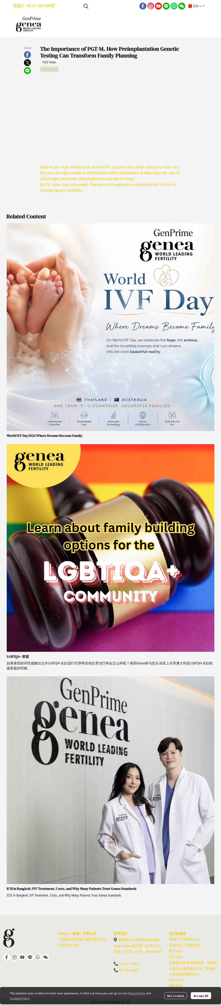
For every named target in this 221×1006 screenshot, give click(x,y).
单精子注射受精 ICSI (184, 939)
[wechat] (181, 6)
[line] (166, 6)
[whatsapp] (173, 6)
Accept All (201, 996)
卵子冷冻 (176, 951)
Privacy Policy (136, 993)
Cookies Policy (20, 998)
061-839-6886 (128, 970)
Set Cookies (175, 996)
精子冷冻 (176, 957)
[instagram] (150, 6)
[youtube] (158, 6)
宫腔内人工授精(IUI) (184, 945)
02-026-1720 (128, 963)
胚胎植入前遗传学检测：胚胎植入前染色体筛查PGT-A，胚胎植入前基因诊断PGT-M (193, 968)
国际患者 (176, 986)
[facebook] (142, 6)
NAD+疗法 (176, 980)
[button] (109, 6)
